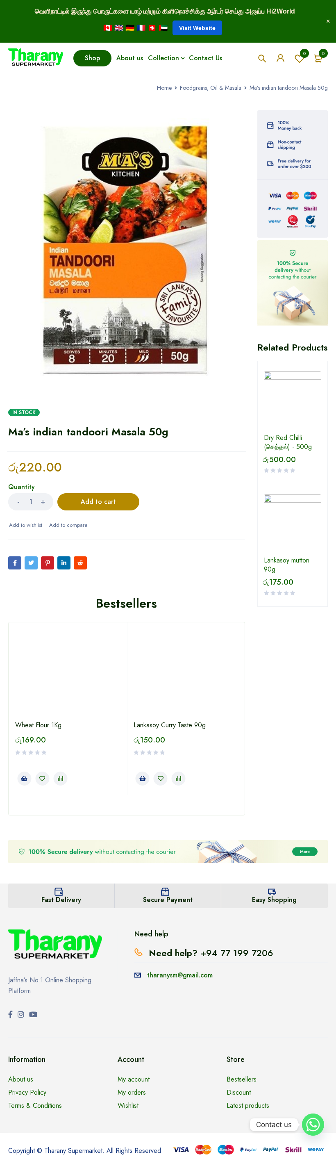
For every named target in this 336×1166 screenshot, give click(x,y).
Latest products (248, 1105)
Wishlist (304, 53)
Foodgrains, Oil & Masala (210, 88)
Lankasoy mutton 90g (286, 565)
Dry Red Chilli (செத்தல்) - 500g (288, 442)
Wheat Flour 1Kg (38, 725)
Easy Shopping (274, 899)
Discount (239, 1092)
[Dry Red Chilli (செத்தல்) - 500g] (293, 400)
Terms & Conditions (35, 1105)
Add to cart (98, 501)
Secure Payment (168, 899)
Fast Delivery (61, 899)
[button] (24, 779)
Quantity (21, 487)
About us (20, 1079)
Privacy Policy (27, 1092)
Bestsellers (242, 1079)
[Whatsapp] (313, 1125)
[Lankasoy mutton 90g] (293, 523)
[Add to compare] (67, 525)
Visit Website (197, 28)
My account (134, 1079)
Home (164, 88)
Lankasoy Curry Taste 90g (170, 725)
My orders (132, 1092)
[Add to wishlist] (25, 525)
